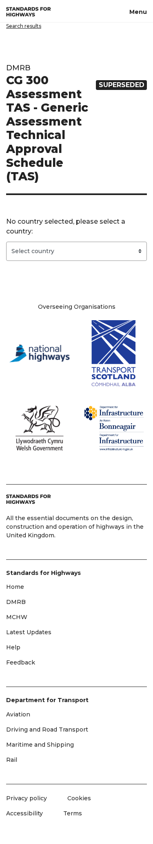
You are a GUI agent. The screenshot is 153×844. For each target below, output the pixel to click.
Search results (23, 26)
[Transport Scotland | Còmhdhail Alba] (114, 353)
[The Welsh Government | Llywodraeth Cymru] (39, 428)
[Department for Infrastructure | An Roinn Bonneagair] (114, 428)
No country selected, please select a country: (65, 226)
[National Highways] (39, 353)
